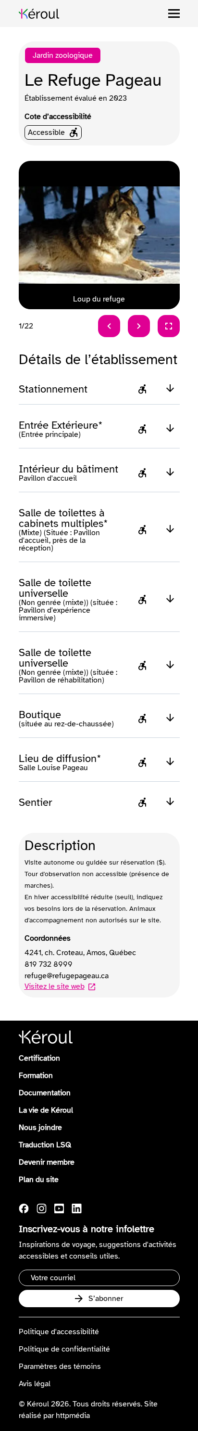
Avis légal (34, 1384)
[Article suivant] (139, 326)
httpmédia (73, 1415)
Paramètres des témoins (60, 1366)
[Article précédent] (109, 326)
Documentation (45, 1093)
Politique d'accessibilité (59, 1332)
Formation (36, 1075)
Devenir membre (46, 1162)
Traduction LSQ (45, 1145)
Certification (39, 1058)
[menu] (174, 13)
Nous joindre (40, 1127)
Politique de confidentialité (64, 1349)
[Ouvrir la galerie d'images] (169, 326)
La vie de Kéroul (46, 1110)
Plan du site (39, 1179)
